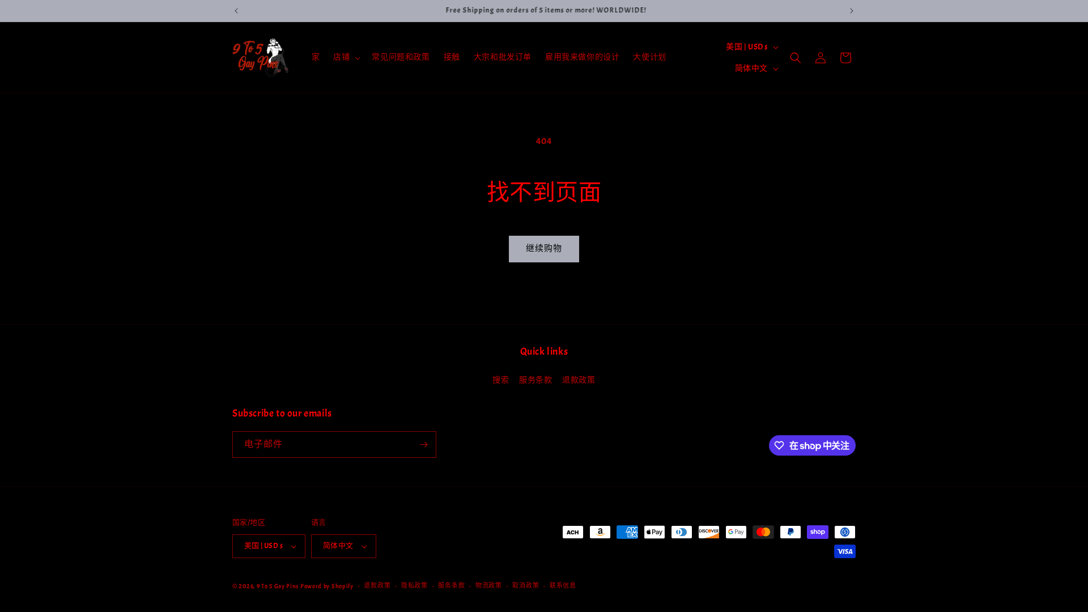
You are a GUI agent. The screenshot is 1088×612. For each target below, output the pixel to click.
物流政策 (488, 585)
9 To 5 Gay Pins (278, 586)
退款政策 (578, 380)
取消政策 (525, 585)
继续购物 (544, 248)
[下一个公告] (851, 11)
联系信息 (563, 585)
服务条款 (535, 380)
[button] (345, 57)
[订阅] (423, 444)
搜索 (500, 380)
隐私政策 (414, 585)
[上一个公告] (236, 11)
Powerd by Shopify (327, 586)
